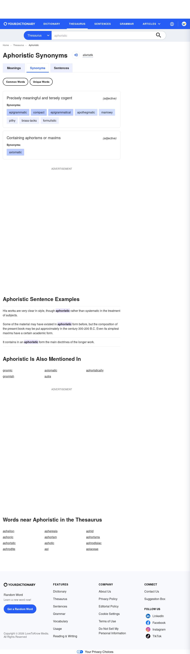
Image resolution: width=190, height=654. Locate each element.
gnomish (8, 376)
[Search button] (160, 35)
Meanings (14, 68)
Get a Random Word (20, 609)
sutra (48, 376)
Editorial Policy (109, 606)
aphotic (49, 543)
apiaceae (92, 549)
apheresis (51, 531)
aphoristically (95, 370)
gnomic (7, 370)
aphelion (8, 531)
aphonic (8, 537)
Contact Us (151, 591)
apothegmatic (86, 112)
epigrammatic (18, 112)
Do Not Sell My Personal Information (112, 630)
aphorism (51, 537)
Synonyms (37, 68)
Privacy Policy (108, 599)
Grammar (59, 614)
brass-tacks (29, 120)
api (47, 549)
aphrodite (9, 549)
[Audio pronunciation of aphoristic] (76, 55)
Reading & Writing (65, 636)
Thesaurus (34, 35)
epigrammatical (61, 112)
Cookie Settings (109, 614)
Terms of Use (107, 621)
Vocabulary (60, 621)
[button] (172, 24)
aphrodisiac (93, 543)
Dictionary (59, 591)
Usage (57, 628)
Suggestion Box (154, 599)
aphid (90, 531)
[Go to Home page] (19, 24)
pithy (12, 120)
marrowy (107, 112)
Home (6, 45)
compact (38, 112)
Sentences (61, 68)
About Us (105, 591)
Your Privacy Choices (99, 652)
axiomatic (15, 152)
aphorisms (93, 537)
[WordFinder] (184, 24)
